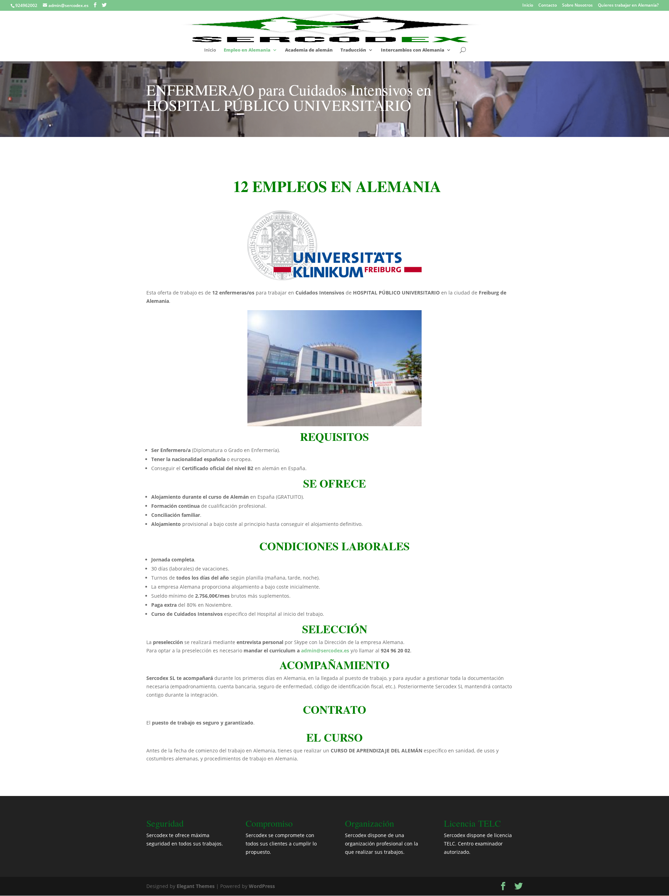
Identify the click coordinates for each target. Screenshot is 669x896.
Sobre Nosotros (577, 5)
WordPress (262, 886)
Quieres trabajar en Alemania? (628, 5)
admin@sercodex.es (325, 650)
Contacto (547, 5)
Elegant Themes (196, 886)
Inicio (527, 5)
